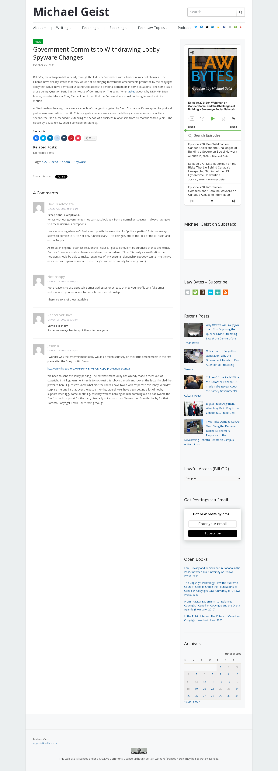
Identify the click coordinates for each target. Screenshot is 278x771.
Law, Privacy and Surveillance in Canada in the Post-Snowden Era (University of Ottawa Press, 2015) (212, 572)
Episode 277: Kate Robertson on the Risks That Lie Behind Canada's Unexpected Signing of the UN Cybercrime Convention (212, 169)
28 (212, 696)
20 (204, 688)
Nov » (196, 701)
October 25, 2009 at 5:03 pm (62, 281)
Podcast (184, 27)
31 (236, 696)
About (38, 27)
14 (212, 681)
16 (228, 681)
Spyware (80, 162)
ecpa (54, 162)
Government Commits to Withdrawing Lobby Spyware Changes (96, 53)
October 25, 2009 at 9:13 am (62, 208)
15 (220, 681)
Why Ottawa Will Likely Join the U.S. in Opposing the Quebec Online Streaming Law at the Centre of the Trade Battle (211, 334)
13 (204, 681)
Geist (71, 11)
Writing (62, 27)
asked (131, 91)
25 (188, 696)
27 (204, 696)
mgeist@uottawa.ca (45, 743)
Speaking (116, 27)
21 (212, 688)
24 (236, 688)
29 (220, 696)
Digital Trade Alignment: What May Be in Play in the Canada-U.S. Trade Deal (222, 408)
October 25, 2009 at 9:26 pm (62, 350)
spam (66, 162)
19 (196, 688)
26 (196, 696)
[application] (212, 88)
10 (236, 674)
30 (228, 696)
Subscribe (212, 533)
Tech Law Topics (151, 27)
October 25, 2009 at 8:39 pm (62, 319)
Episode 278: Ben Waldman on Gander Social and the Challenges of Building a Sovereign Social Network (212, 148)
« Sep (187, 701)
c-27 (44, 162)
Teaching (89, 27)
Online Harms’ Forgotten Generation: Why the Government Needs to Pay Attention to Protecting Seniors (211, 360)
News (38, 41)
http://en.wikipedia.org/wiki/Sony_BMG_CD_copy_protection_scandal (88, 368)
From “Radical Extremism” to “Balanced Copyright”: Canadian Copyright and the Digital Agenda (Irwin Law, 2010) (212, 605)
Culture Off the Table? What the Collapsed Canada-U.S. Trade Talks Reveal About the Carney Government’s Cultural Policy (212, 386)
